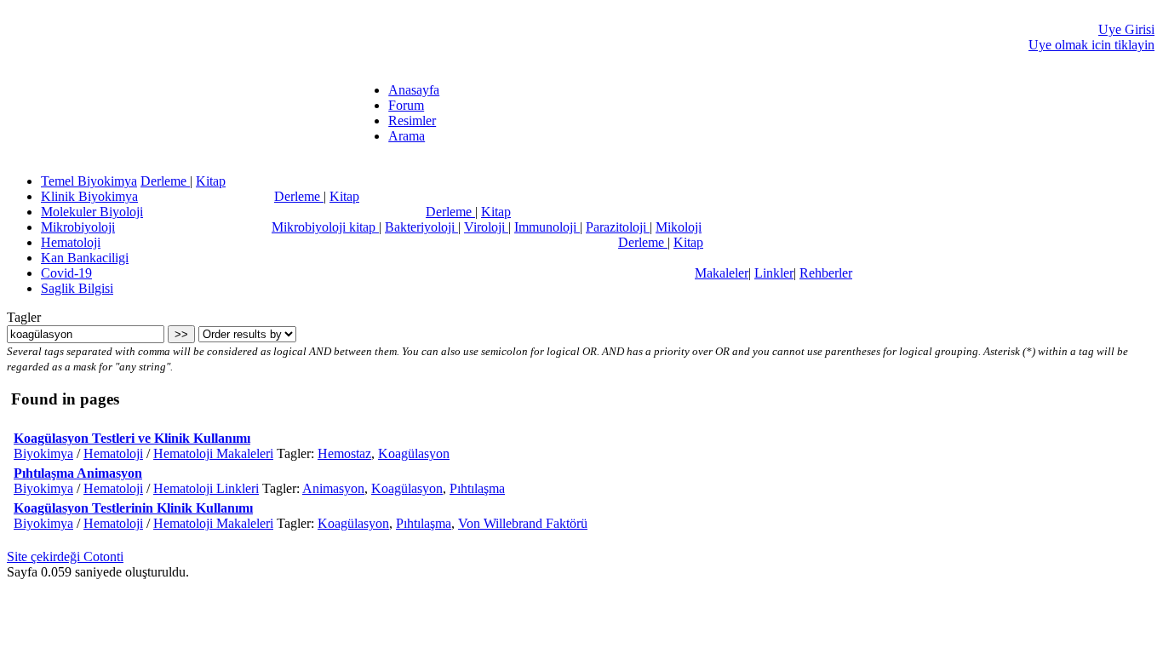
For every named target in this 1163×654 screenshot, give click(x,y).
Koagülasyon (414, 453)
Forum (406, 105)
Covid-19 (66, 273)
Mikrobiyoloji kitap (325, 227)
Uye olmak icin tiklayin (1091, 44)
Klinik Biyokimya (89, 196)
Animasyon (333, 488)
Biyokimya (43, 453)
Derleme (165, 181)
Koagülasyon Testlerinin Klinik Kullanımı (133, 508)
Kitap (211, 181)
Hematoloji (70, 242)
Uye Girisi (1126, 29)
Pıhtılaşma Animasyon (78, 473)
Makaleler (721, 273)
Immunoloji (547, 227)
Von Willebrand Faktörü (522, 523)
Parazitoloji (618, 227)
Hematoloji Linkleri (206, 488)
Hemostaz (344, 453)
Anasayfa (413, 90)
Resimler (412, 120)
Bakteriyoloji (421, 227)
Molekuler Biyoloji (92, 211)
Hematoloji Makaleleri (213, 453)
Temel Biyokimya (89, 181)
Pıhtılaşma (477, 488)
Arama (406, 136)
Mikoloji (679, 227)
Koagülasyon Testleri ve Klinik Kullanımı (132, 438)
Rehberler (825, 273)
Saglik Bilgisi (77, 288)
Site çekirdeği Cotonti (65, 556)
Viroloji (486, 227)
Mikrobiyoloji (78, 227)
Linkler (773, 273)
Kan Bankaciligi (85, 257)
